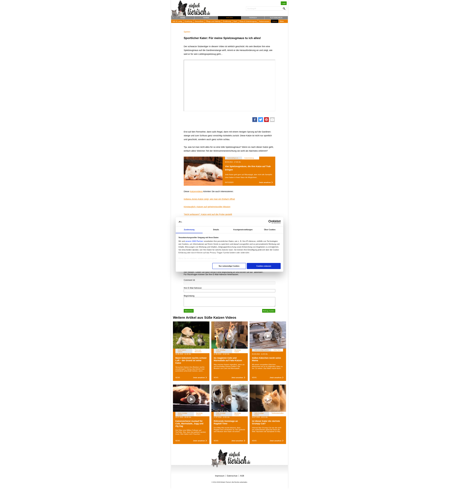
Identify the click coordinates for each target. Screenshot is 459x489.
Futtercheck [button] (276, 18)
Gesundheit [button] (199, 21)
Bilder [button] (282, 21)
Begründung (189, 296)
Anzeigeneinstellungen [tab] (243, 230)
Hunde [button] (206, 18)
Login (284, 3)
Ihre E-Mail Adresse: (193, 288)
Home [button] (182, 18)
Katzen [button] (229, 18)
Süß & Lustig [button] (177, 21)
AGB (242, 476)
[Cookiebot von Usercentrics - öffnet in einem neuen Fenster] (270, 222)
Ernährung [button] (227, 21)
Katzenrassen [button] (264, 21)
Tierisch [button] (253, 18)
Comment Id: (189, 280)
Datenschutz (232, 476)
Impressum (219, 476)
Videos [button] (274, 21)
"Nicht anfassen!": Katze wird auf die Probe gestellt (208, 214)
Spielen (187, 32)
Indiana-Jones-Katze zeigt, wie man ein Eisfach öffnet (209, 199)
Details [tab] (216, 230)
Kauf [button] (235, 21)
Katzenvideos (196, 191)
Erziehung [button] (188, 21)
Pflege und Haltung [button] (213, 21)
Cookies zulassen (263, 266)
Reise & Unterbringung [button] (248, 21)
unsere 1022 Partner (194, 241)
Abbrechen (189, 311)
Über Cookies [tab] (270, 230)
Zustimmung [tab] (189, 230)
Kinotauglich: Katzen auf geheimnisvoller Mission (207, 207)
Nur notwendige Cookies (229, 266)
